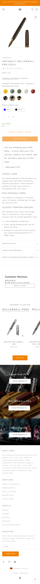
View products (19, 381)
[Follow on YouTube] (15, 562)
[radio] (5, 91)
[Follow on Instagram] (9, 562)
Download (6, 521)
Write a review (20, 286)
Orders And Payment (11, 484)
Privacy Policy (8, 499)
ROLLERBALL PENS (15, 309)
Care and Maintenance (11, 525)
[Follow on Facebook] (3, 562)
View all (20, 358)
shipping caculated (10, 78)
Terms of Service (9, 491)
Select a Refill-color (10, 105)
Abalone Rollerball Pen (14, 343)
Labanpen (7, 57)
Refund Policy (8, 495)
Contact (5, 510)
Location (5, 514)
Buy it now (20, 139)
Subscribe (10, 554)
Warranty (6, 517)
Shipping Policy (8, 488)
